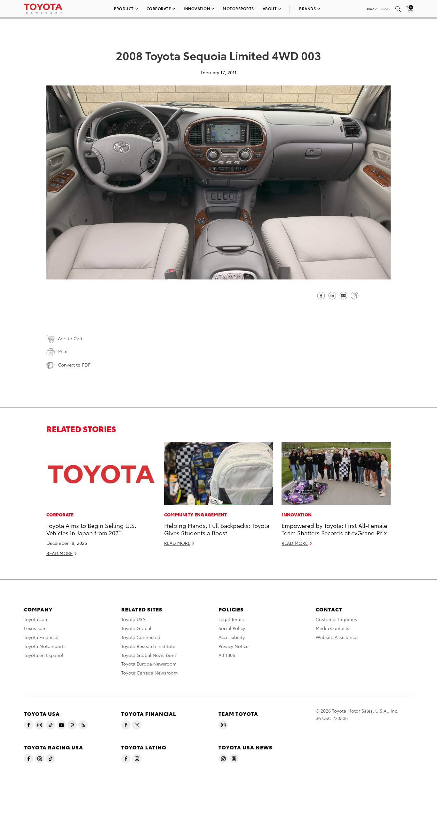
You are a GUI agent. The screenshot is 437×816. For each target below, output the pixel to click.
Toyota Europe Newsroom (149, 663)
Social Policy (232, 628)
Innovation (197, 8)
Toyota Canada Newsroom (149, 672)
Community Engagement (195, 514)
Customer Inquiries (336, 619)
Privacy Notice (234, 646)
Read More (59, 553)
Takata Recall (378, 8)
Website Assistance (336, 637)
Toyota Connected (140, 637)
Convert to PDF (74, 364)
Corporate (159, 8)
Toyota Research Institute (148, 646)
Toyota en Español (43, 655)
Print (63, 351)
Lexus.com (35, 628)
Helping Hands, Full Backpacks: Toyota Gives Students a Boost (216, 529)
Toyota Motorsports (45, 646)
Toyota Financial (41, 637)
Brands (307, 8)
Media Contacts (332, 628)
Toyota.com (36, 619)
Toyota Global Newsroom (148, 655)
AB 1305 (227, 655)
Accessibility (232, 637)
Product (124, 8)
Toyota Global (136, 628)
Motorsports (238, 8)
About (270, 8)
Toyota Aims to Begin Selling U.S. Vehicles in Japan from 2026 (91, 529)
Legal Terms (231, 619)
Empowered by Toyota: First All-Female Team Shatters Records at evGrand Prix (334, 529)
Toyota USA (133, 619)
